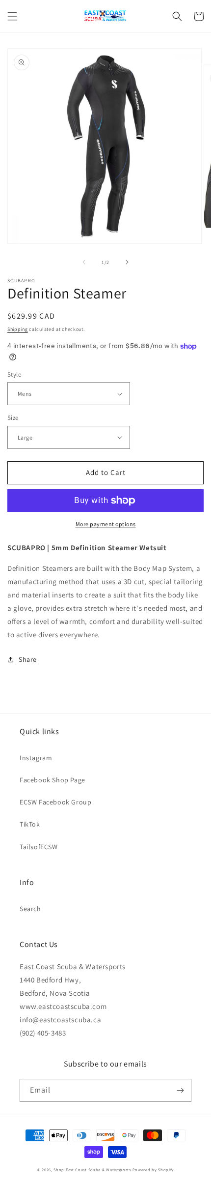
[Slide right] (127, 262)
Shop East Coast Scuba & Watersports (92, 1169)
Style (14, 374)
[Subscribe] (180, 1090)
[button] (12, 16)
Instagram (36, 757)
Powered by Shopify (153, 1169)
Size (13, 418)
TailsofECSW (39, 846)
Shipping (17, 329)
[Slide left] (84, 262)
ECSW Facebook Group (55, 802)
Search (30, 908)
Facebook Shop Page (52, 779)
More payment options (106, 524)
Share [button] (28, 659)
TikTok (30, 824)
